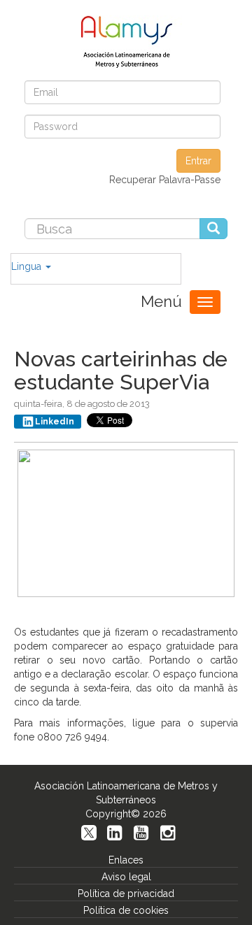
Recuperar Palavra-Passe (164, 179)
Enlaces (126, 860)
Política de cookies (126, 910)
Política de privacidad (126, 893)
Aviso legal (126, 876)
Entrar (198, 160)
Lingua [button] (27, 266)
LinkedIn (54, 421)
